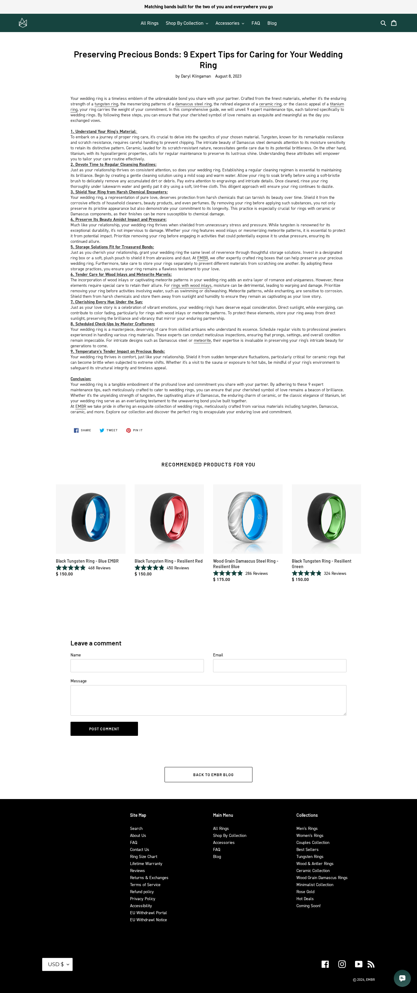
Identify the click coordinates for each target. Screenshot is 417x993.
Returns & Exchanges (149, 877)
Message (79, 680)
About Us (138, 835)
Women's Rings (310, 835)
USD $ (56, 964)
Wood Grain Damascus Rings (322, 877)
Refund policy (142, 891)
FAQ (133, 842)
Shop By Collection (229, 835)
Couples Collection (312, 842)
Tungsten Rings (310, 856)
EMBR (202, 257)
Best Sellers (307, 849)
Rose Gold (305, 891)
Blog (217, 856)
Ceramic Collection (313, 870)
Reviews (137, 870)
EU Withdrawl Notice (148, 919)
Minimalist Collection (314, 884)
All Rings (221, 828)
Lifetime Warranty (146, 863)
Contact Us (139, 849)
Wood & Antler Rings (315, 863)
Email (218, 654)
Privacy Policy (142, 898)
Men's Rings (307, 828)
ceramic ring (270, 103)
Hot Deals (305, 898)
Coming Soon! (308, 905)
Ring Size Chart (143, 856)
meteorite (202, 340)
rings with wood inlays (191, 285)
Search (136, 828)
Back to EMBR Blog (213, 774)
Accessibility (141, 905)
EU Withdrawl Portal (148, 912)
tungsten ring (106, 103)
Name (76, 654)
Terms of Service (145, 884)
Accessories (224, 842)
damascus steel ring (193, 103)
